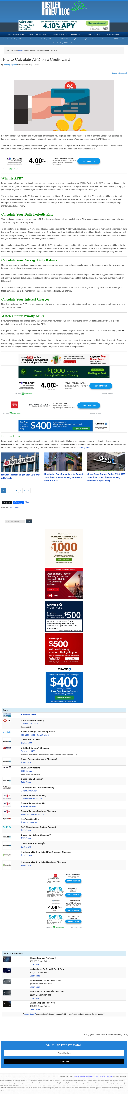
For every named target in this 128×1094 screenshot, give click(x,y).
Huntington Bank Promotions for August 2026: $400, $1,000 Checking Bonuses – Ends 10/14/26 (63, 477)
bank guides (84, 448)
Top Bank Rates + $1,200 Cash (35, 735)
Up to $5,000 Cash (29, 724)
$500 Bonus (26, 771)
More (27, 502)
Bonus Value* (30, 1014)
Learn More (35, 965)
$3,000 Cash (26, 743)
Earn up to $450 (28, 751)
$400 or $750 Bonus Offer (32, 814)
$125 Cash (26, 838)
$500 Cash (26, 762)
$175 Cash (26, 847)
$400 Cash (26, 782)
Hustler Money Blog (64, 8)
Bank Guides (14, 508)
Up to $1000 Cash (29, 791)
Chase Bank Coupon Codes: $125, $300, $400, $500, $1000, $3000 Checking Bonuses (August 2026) (106, 477)
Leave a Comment (119, 73)
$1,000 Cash (26, 855)
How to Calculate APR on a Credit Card (35, 59)
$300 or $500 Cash (29, 822)
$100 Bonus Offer (28, 807)
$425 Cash (26, 830)
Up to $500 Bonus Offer (31, 799)
